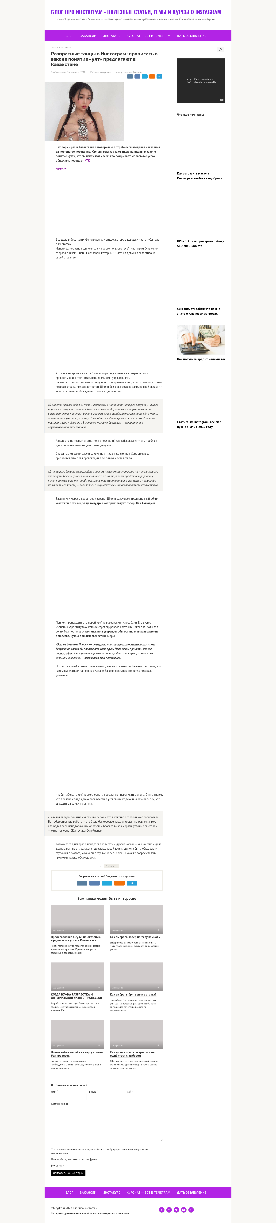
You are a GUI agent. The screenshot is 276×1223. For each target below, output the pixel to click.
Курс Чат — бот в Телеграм (148, 36)
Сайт (130, 1091)
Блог (69, 36)
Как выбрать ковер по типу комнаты (135, 937)
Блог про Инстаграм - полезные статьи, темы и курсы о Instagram (136, 12)
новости (112, 865)
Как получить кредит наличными (201, 359)
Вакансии (88, 36)
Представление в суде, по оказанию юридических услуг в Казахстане (76, 938)
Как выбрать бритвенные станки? (133, 994)
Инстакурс (111, 36)
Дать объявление (192, 36)
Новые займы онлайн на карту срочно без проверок (77, 1053)
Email (93, 1091)
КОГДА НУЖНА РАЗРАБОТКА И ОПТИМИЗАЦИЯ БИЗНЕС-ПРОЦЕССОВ (76, 996)
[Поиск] (220, 49)
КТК (87, 160)
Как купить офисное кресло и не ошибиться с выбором (132, 1053)
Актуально (105, 72)
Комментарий (59, 1104)
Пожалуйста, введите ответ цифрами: (74, 1159)
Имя (54, 1091)
